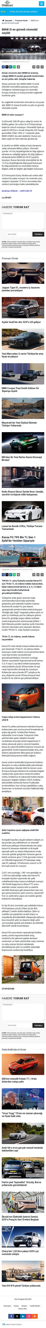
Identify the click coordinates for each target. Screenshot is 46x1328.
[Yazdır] (18, 66)
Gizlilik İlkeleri (35, 1306)
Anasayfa (8, 20)
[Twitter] (6, 66)
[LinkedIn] (10, 66)
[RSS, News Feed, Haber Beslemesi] (35, 1316)
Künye (16, 1306)
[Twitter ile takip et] (17, 1316)
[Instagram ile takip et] (29, 1316)
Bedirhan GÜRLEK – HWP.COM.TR (17, 191)
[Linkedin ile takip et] (23, 1316)
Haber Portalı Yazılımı (14, 1324)
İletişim (24, 1306)
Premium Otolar (21, 20)
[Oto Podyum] (7, 3)
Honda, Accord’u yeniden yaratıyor (24, 12)
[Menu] (42, 4)
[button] (33, 66)
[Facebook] (3, 66)
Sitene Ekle (22, 1309)
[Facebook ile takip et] (11, 1316)
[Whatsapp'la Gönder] (14, 66)
